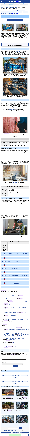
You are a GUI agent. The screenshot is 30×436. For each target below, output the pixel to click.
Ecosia (19, 375)
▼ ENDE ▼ (28, 435)
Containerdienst (4, 11)
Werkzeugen (15, 152)
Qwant (22, 375)
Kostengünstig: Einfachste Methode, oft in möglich (14, 298)
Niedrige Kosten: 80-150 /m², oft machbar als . (13, 295)
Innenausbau (3, 13)
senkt (7, 304)
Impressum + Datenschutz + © (15, 432)
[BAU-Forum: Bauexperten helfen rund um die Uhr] (2, 5)
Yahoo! (15, 377)
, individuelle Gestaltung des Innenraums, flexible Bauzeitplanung (16, 329)
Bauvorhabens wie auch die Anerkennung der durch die (15, 312)
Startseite (5, 430)
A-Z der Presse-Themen (13, 7)
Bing (6, 375)
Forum (9, 5)
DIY (9, 11)
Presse (6, 7)
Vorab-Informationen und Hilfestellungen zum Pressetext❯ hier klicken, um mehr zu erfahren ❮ (15, 44)
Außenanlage (15, 10)
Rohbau (3, 102)
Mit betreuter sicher (9, 342)
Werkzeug (15, 13)
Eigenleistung (14, 11)
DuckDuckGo (14, 375)
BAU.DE (11, 1)
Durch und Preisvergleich (10, 340)
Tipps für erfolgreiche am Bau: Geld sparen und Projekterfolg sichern (22, 398)
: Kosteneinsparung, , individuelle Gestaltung (16, 327)
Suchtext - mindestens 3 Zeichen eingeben (9, 358)
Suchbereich (4, 362)
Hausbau (20, 11)
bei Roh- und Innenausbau (10, 315)
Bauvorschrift (22, 10)
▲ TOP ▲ (28, 433)
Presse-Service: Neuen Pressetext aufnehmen (15, 20)
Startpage (26, 375)
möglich (7, 347)
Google (3, 375)
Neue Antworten (19, 5)
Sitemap (15, 430)
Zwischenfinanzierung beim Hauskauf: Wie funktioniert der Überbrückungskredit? (8, 425)
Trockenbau (10, 13)
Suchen (20, 428)
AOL (9, 375)
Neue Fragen (24, 5)
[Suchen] (22, 1)
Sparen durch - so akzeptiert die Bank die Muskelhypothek (15, 301)
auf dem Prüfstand (9, 303)
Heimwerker (25, 11)
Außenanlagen (3, 211)
